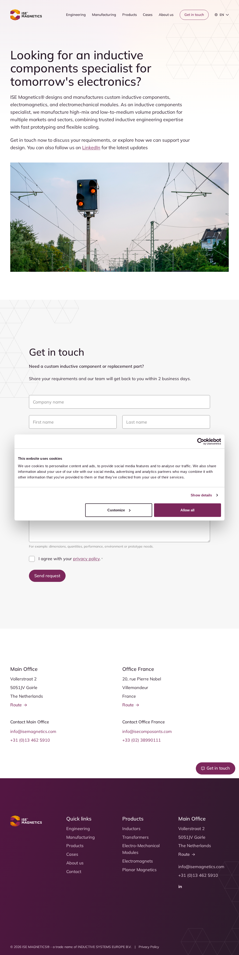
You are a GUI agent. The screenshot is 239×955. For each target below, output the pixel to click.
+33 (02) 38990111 (141, 740)
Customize (116, 510)
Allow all (187, 510)
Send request (47, 575)
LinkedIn (91, 147)
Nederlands (226, 24)
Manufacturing (104, 14)
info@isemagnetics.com (33, 731)
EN (222, 15)
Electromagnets (137, 861)
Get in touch (194, 14)
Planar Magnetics (139, 869)
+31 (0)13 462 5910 (30, 740)
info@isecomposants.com (147, 731)
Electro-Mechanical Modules (141, 849)
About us (166, 14)
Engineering (76, 14)
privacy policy (86, 558)
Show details (201, 495)
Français (224, 30)
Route (16, 704)
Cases (147, 14)
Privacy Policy (149, 947)
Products (129, 14)
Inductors (131, 828)
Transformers (135, 837)
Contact (73, 871)
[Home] (26, 14)
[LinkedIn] (180, 886)
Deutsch (224, 36)
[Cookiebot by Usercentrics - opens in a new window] (200, 441)
